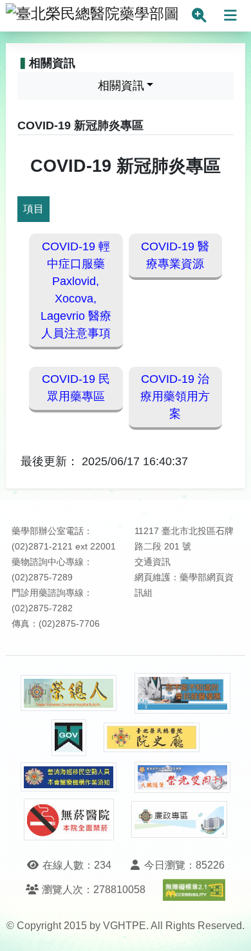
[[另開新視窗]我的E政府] (68, 737)
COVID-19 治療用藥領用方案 (175, 396)
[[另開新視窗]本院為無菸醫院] (69, 819)
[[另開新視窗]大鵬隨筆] (183, 777)
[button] (229, 928)
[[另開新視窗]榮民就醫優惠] (183, 693)
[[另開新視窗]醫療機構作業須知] (69, 776)
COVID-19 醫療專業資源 (175, 255)
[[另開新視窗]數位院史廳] (152, 738)
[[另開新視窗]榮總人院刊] (69, 693)
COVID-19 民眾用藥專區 (76, 388)
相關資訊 (121, 85)
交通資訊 (153, 562)
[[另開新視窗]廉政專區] (179, 819)
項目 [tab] (33, 208)
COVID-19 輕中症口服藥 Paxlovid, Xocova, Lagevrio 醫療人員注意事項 (76, 290)
